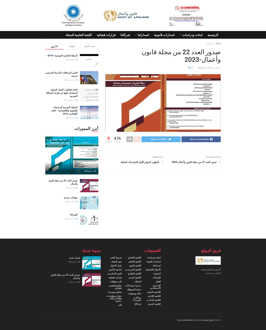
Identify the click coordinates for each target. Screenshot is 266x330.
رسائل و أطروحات (137, 298)
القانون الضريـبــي (133, 269)
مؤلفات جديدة (71, 197)
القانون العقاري (134, 273)
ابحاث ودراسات (192, 35)
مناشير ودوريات (115, 292)
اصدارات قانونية (164, 35)
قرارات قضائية (106, 35)
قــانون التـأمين (115, 269)
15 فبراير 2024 (70, 219)
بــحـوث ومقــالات (133, 285)
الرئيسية (213, 35)
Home (218, 44)
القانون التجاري (134, 257)
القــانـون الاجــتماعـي (155, 286)
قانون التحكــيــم (114, 273)
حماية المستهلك (134, 289)
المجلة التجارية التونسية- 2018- (62, 55)
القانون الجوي (135, 265)
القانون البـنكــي (154, 300)
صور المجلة (116, 261)
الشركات (157, 277)
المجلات (137, 281)
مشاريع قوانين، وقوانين (115, 286)
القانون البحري (154, 304)
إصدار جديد (90, 166)
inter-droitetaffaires (185, 320)
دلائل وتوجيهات (134, 293)
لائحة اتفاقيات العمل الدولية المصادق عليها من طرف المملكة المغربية (62, 93)
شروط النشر (116, 257)
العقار (158, 281)
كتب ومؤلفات (116, 281)
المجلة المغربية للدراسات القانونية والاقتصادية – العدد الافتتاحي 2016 (64, 110)
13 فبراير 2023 (214, 67)
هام (120, 305)
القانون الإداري (154, 296)
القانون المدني (135, 277)
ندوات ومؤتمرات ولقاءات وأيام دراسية (114, 298)
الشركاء (74, 214)
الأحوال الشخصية (153, 269)
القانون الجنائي (134, 261)
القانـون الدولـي (154, 292)
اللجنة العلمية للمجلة (79, 35)
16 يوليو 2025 (89, 171)
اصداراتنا (143, 35)
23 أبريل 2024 (70, 202)
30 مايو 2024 (71, 188)
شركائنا (125, 35)
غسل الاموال (116, 265)
